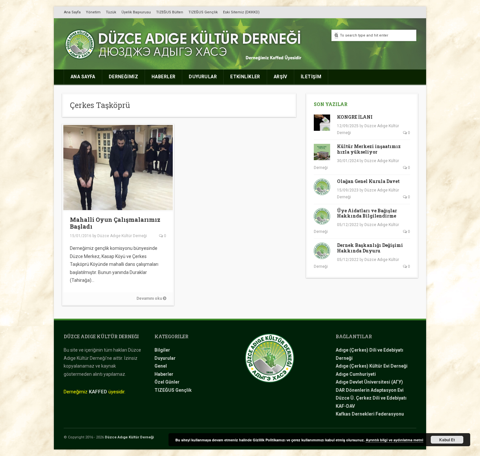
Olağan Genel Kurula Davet (368, 181)
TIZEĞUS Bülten (169, 12)
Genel (160, 366)
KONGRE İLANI (355, 117)
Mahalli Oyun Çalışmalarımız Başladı (115, 223)
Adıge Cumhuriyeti (356, 374)
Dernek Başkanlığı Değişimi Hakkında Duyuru (370, 248)
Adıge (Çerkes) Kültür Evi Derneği (372, 366)
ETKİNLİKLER (245, 76)
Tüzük (111, 12)
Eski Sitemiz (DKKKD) (241, 12)
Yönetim (93, 12)
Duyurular (165, 358)
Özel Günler (167, 382)
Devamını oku (149, 298)
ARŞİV (280, 76)
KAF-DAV (345, 406)
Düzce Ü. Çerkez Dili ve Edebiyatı (371, 398)
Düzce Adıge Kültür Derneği (122, 236)
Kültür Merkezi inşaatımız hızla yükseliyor (369, 149)
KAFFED (98, 392)
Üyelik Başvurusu (136, 12)
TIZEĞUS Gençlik (203, 12)
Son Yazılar (330, 104)
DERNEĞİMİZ (123, 76)
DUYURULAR (203, 76)
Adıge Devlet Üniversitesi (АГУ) (369, 382)
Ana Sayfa (72, 12)
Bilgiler (162, 350)
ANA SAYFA (83, 76)
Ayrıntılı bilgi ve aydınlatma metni (394, 439)
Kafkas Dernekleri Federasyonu (370, 414)
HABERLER (163, 76)
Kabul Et (447, 440)
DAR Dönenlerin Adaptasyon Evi (370, 390)
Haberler (163, 374)
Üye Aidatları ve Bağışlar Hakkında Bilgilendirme (367, 213)
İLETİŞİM (311, 76)
